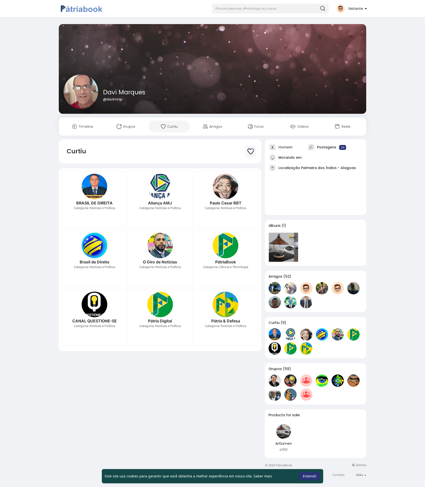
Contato (339, 474)
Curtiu (274, 323)
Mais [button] (360, 475)
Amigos (275, 276)
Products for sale (284, 415)
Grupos (275, 369)
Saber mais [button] (263, 476)
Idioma (360, 465)
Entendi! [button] (310, 476)
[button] (270, 9)
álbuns (275, 226)
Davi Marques (124, 92)
